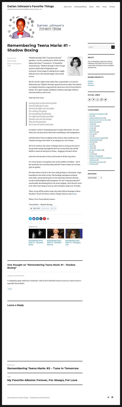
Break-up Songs (94, 122)
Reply (10, 288)
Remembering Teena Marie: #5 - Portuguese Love (73, 243)
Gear (90, 136)
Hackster (91, 81)
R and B (13, 61)
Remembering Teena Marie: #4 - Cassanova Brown (36, 243)
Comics (91, 128)
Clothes (91, 124)
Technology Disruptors (96, 162)
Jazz (90, 144)
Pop (90, 152)
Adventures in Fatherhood (97, 114)
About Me (67, 7)
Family (91, 130)
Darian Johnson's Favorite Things (30, 6)
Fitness (112, 7)
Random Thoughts (95, 156)
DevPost (90, 83)
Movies (91, 146)
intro (74, 194)
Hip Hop (92, 142)
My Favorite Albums (95, 150)
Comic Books (93, 126)
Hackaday (91, 85)
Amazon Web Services (96, 118)
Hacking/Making (80, 7)
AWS (98, 7)
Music (104, 7)
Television (92, 164)
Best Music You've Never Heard (99, 120)
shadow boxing (12, 63)
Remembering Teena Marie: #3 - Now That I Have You (54, 243)
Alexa (91, 7)
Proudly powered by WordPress (40, 398)
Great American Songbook (97, 138)
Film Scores (93, 132)
